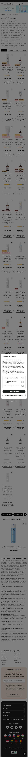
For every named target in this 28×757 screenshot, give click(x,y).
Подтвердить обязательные (14, 395)
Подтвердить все (14, 391)
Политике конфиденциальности (13, 373)
